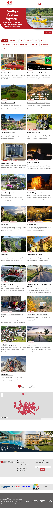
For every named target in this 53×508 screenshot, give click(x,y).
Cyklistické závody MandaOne (9, 345)
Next (33, 386)
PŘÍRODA (42, 40)
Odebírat (43, 469)
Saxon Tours (4, 254)
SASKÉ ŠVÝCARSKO (44, 44)
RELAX (15, 44)
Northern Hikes (31, 345)
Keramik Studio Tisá (7, 163)
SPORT (4, 48)
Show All (4, 40)
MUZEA (36, 40)
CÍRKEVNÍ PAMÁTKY (13, 40)
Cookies (27, 501)
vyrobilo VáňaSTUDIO (49, 501)
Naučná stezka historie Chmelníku (37, 73)
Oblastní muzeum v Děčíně (34, 254)
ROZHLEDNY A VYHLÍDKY (24, 44)
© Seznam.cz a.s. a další (48, 419)
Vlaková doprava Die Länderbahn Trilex (38, 314)
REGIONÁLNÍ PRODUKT (7, 44)
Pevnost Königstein (32, 224)
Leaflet (42, 419)
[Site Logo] (9, 3)
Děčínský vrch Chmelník (8, 102)
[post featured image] (13, 62)
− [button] (1, 396)
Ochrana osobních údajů (35, 501)
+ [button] (1, 394)
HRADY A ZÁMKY (28, 40)
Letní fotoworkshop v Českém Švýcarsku (38, 102)
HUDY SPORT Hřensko (7, 375)
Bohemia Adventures (7, 284)
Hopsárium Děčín (6, 73)
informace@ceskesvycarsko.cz (23, 464)
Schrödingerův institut (33, 132)
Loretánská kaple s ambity (34, 193)
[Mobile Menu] (40, 4)
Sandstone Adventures (33, 162)
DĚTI (21, 40)
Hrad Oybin (4, 224)
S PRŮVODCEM (34, 44)
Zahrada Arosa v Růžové (8, 132)
